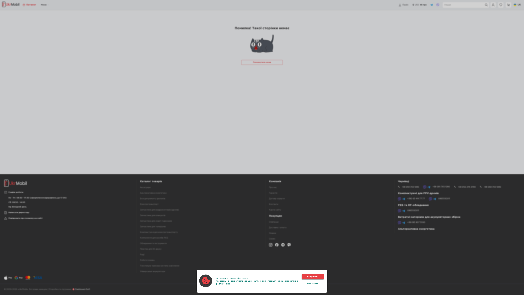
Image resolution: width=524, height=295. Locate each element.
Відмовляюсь (312, 283)
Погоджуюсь (312, 277)
